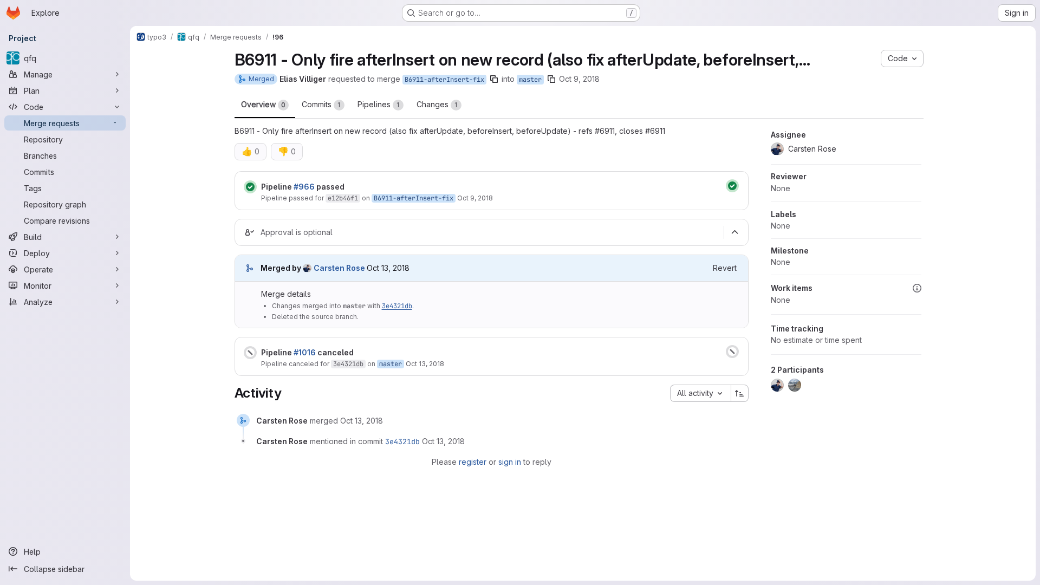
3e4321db (397, 306)
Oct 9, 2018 (579, 78)
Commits (321, 104)
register (472, 461)
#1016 (305, 352)
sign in (509, 461)
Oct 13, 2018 (425, 364)
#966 (304, 186)
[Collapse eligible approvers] (735, 232)
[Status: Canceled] (250, 352)
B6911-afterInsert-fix (444, 79)
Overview (263, 104)
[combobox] (700, 393)
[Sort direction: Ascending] (740, 393)
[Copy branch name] (493, 79)
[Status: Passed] (250, 186)
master (530, 79)
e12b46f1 (343, 198)
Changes (437, 104)
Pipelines (379, 104)
